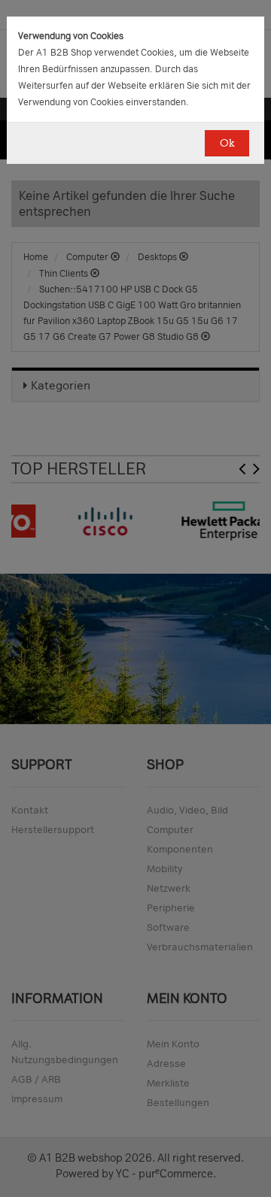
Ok (227, 143)
